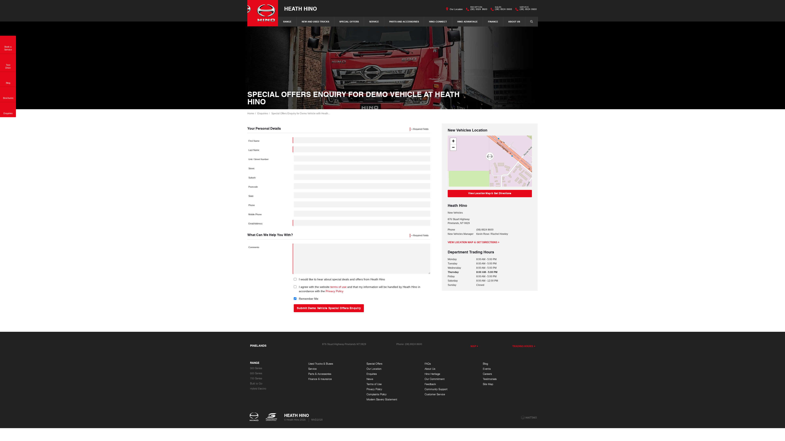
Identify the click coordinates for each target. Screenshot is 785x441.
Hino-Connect (438, 21)
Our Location (456, 9)
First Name (253, 141)
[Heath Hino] (262, 13)
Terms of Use (374, 384)
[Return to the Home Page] (255, 417)
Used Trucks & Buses (320, 363)
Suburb (252, 177)
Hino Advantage (467, 21)
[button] (490, 156)
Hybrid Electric (258, 388)
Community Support (436, 389)
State (250, 196)
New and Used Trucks (315, 21)
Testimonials (490, 379)
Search (531, 22)
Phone (251, 205)
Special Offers (349, 21)
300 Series (256, 368)
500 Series (256, 373)
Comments (253, 247)
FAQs (428, 363)
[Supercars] (271, 417)
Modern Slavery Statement (382, 399)
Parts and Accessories (404, 21)
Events (487, 368)
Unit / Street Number (258, 159)
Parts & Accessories (319, 373)
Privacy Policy (334, 291)
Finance (493, 21)
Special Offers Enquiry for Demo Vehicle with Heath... (300, 113)
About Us (514, 21)
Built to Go (256, 383)
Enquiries (262, 113)
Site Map (488, 384)
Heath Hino (300, 8)
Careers (487, 373)
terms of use (338, 286)
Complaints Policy (377, 394)
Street (251, 168)
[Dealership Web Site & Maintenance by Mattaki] (529, 417)
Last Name (253, 150)
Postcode (253, 187)
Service (374, 21)
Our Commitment (435, 379)
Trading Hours (522, 346)
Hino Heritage (432, 373)
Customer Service (435, 394)
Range (287, 21)
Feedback (430, 384)
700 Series (256, 378)
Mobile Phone (255, 214)
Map (473, 346)
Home (250, 113)
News (370, 379)
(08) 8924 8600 (478, 8)
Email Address (255, 223)
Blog (485, 363)
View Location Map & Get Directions (489, 193)
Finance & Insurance (320, 379)
